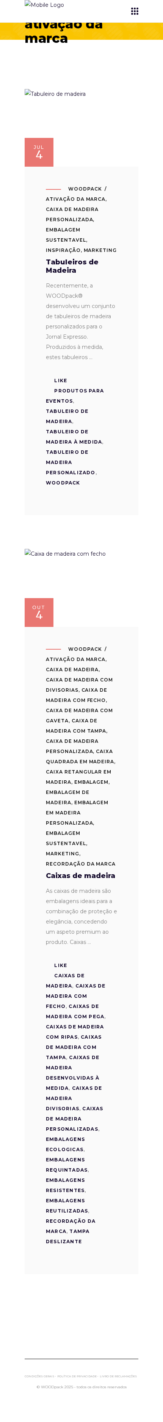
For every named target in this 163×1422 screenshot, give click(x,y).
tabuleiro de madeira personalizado (71, 462)
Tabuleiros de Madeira (72, 266)
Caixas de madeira (80, 876)
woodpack (63, 483)
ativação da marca (75, 199)
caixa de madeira (72, 669)
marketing (100, 250)
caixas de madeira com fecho (76, 996)
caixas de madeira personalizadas (74, 1119)
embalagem (91, 782)
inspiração (63, 250)
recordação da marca (81, 864)
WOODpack (85, 189)
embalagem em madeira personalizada (77, 813)
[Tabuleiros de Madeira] (81, 128)
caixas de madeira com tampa (74, 1047)
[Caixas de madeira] (81, 588)
